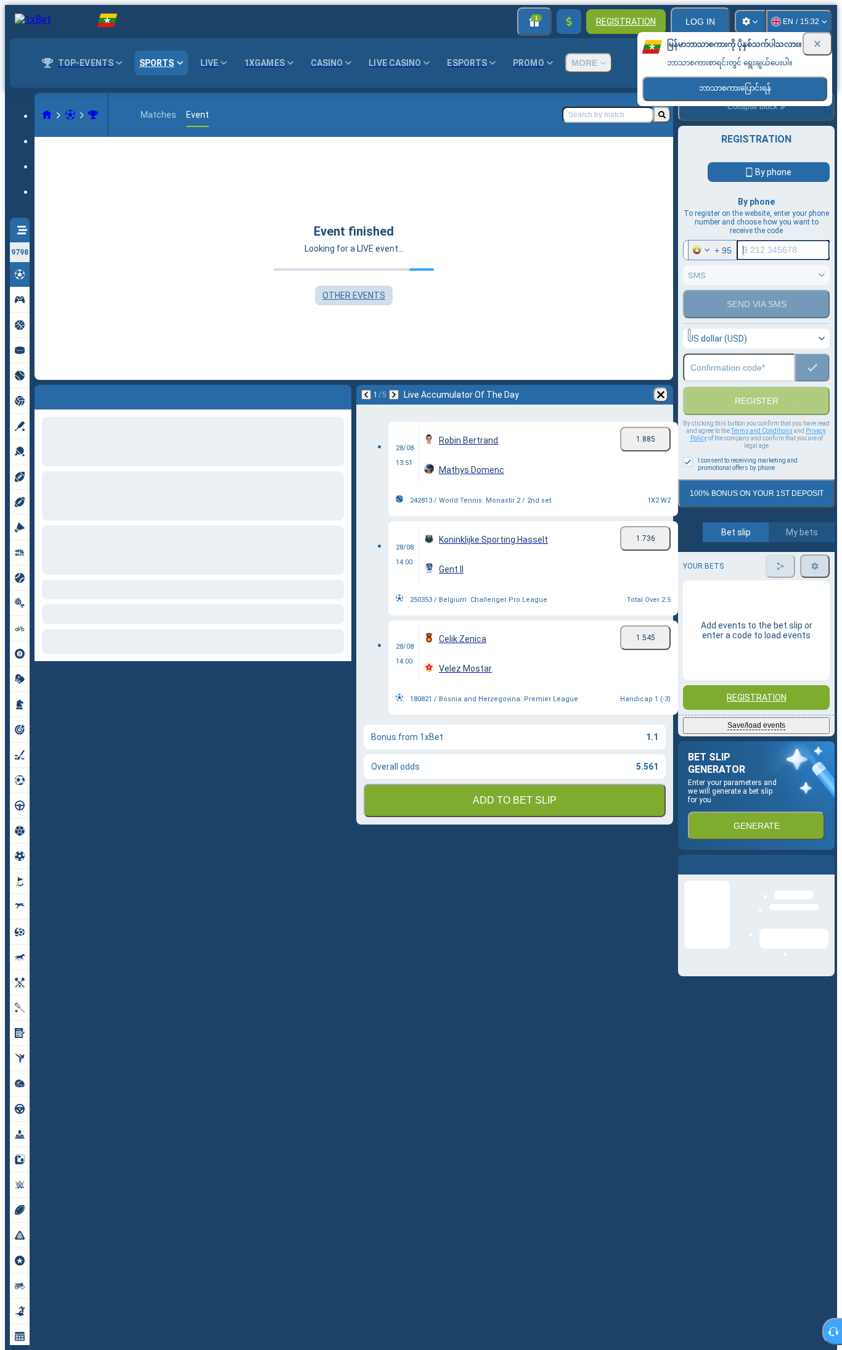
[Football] (70, 114)
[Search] (662, 115)
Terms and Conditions (762, 457)
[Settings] (750, 21)
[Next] (76, 395)
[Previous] (44, 395)
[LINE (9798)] (46, 114)
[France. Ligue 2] (93, 114)
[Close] (817, 44)
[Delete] (339, 394)
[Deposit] (569, 21)
